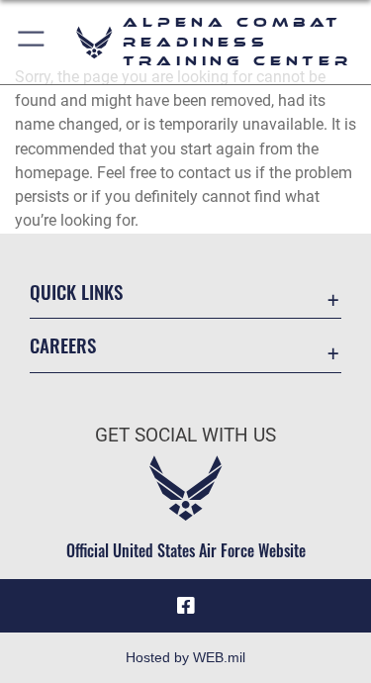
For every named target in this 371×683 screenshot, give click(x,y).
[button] (32, 42)
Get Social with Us (185, 435)
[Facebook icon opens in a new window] (186, 606)
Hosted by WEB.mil (185, 657)
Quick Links (76, 291)
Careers (63, 345)
